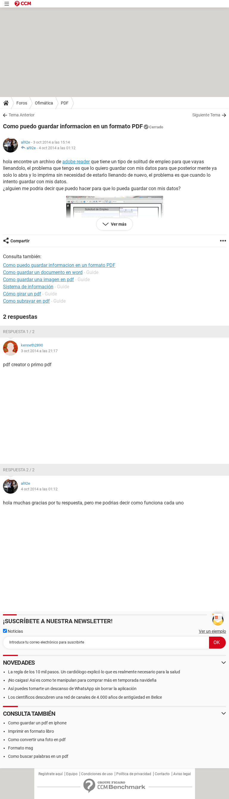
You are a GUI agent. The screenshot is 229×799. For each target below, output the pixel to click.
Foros (21, 103)
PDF (65, 103)
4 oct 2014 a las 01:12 (57, 148)
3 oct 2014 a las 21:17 (39, 351)
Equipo (72, 774)
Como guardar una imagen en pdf (38, 279)
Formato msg (20, 748)
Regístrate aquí (50, 774)
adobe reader (76, 161)
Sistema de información (28, 287)
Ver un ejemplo (212, 631)
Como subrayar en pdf (26, 301)
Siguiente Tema (206, 115)
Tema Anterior (22, 115)
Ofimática (44, 103)
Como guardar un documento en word (43, 272)
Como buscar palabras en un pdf (38, 756)
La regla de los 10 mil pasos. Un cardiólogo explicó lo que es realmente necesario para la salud (94, 671)
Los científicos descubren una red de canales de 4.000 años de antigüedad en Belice (85, 697)
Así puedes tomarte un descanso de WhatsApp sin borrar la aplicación (72, 688)
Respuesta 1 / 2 (19, 331)
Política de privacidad (133, 774)
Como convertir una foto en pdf (37, 739)
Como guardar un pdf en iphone (37, 723)
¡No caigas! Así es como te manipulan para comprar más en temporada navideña (82, 680)
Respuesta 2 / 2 (19, 469)
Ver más (118, 224)
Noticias (15, 631)
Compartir (20, 240)
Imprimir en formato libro (31, 731)
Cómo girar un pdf (22, 294)
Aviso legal (182, 774)
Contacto (162, 774)
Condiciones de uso (97, 774)
